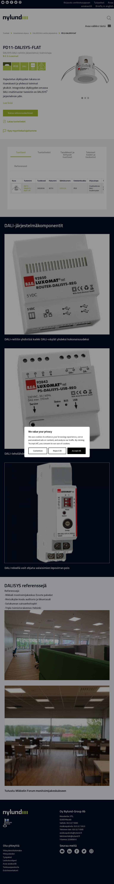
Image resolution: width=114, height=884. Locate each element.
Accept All (76, 451)
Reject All (57, 451)
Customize (38, 451)
